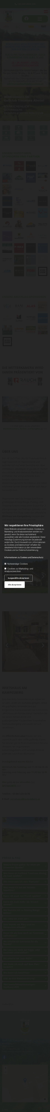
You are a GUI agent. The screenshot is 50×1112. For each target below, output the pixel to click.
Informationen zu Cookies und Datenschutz (23, 557)
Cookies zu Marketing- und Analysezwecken (18, 570)
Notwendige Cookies (17, 564)
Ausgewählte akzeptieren (18, 578)
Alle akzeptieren (14, 585)
